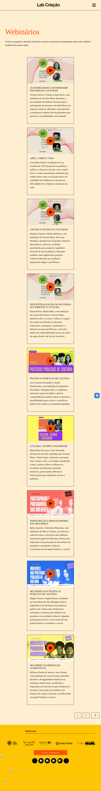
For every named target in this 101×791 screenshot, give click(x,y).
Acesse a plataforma (50, 753)
